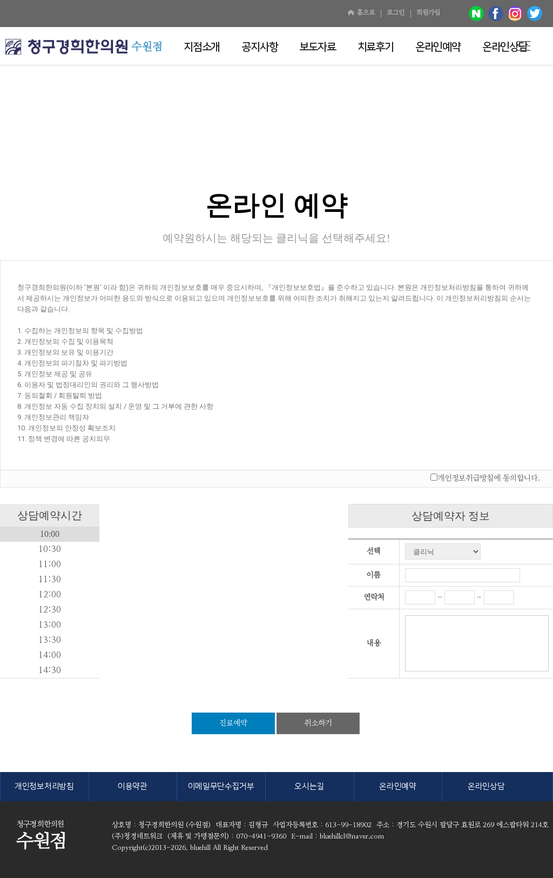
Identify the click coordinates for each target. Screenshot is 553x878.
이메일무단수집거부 (221, 786)
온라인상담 (486, 786)
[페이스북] (495, 13)
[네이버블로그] (476, 13)
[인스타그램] (515, 13)
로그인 (395, 12)
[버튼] (523, 46)
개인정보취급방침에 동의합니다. (488, 478)
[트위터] (534, 13)
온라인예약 (397, 786)
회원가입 (428, 12)
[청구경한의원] (66, 47)
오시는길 (309, 786)
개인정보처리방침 (44, 786)
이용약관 (132, 786)
